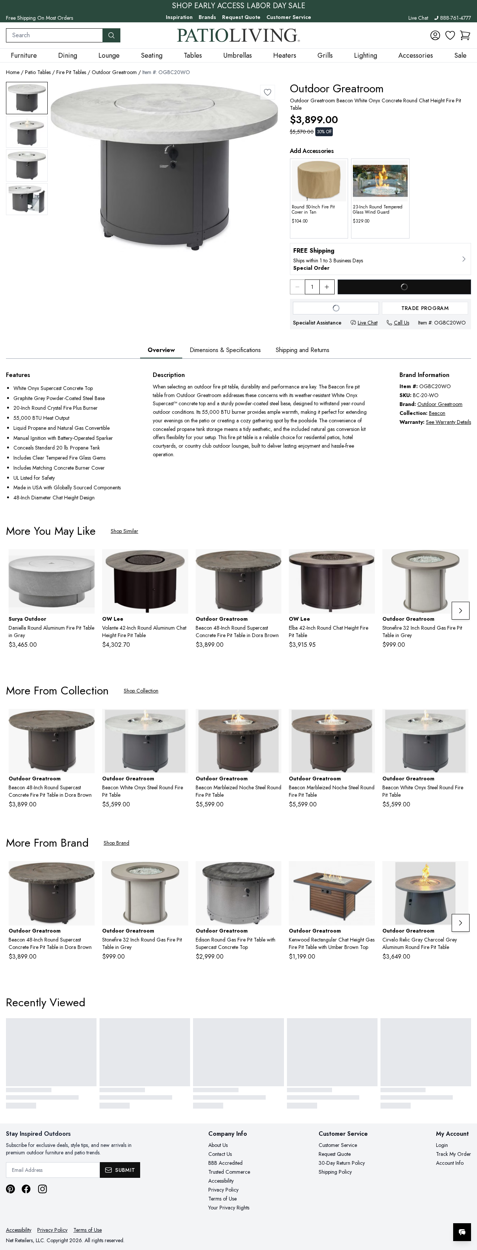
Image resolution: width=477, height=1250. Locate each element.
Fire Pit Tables (71, 72)
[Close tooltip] (465, 1209)
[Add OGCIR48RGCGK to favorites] (459, 872)
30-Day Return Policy (342, 1163)
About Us (218, 1145)
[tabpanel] (238, 437)
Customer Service (288, 17)
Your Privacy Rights (228, 1207)
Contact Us (220, 1154)
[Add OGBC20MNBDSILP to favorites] (366, 720)
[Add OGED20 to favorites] (272, 872)
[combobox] (54, 35)
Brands (207, 17)
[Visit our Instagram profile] (42, 1189)
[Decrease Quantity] (297, 286)
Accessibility (221, 1181)
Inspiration (179, 17)
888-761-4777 (455, 18)
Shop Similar (124, 531)
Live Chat (418, 18)
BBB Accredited (225, 1163)
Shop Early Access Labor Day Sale (238, 6)
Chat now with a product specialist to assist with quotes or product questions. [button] (409, 1212)
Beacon (437, 413)
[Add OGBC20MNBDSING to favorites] (272, 720)
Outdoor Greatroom (114, 72)
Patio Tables (38, 72)
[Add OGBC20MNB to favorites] (272, 560)
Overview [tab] (161, 350)
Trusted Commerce (229, 1172)
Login (442, 1145)
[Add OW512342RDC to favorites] (179, 560)
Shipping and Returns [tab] (302, 350)
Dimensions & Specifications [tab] (225, 350)
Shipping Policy (335, 1172)
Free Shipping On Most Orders (39, 18)
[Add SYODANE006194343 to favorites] (86, 560)
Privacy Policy (223, 1189)
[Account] (435, 35)
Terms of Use (222, 1198)
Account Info (450, 1163)
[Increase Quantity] (327, 286)
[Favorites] (450, 35)
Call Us (401, 322)
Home (12, 72)
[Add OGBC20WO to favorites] (267, 92)
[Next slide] (461, 611)
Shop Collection (141, 690)
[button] (465, 35)
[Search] (111, 35)
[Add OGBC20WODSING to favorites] (459, 720)
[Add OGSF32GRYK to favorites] (459, 560)
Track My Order (453, 1154)
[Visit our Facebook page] (26, 1189)
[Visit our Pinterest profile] (10, 1189)
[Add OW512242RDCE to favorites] (366, 560)
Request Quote (241, 17)
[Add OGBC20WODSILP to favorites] (179, 720)
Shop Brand (116, 843)
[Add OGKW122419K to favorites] (366, 872)
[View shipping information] (380, 259)
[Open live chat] (462, 1232)
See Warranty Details (448, 422)
